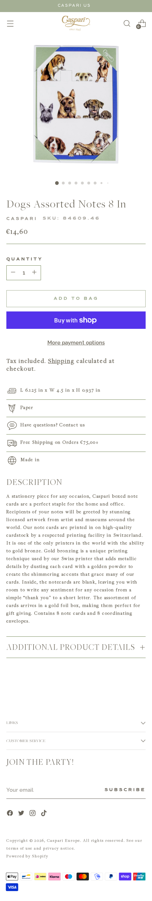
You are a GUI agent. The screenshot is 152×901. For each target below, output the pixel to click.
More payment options (76, 342)
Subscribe (125, 790)
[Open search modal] (126, 23)
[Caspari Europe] (76, 23)
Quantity (24, 259)
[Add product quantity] (13, 273)
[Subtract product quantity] (34, 273)
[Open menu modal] (10, 23)
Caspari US (74, 5)
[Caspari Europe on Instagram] (33, 813)
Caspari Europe (64, 840)
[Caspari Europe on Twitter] (22, 813)
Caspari (21, 219)
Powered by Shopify (27, 855)
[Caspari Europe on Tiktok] (44, 813)
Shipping (61, 361)
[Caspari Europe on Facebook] (10, 813)
